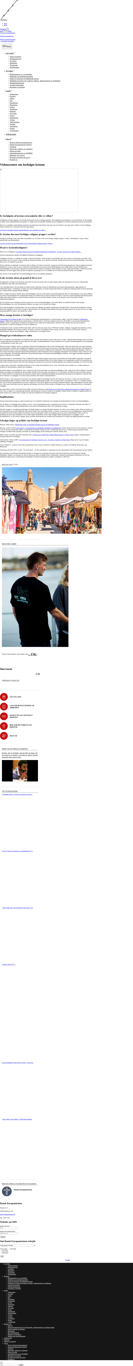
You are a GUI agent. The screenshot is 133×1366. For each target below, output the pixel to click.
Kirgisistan (13, 105)
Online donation (15, 57)
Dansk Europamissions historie (21, 145)
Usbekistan (14, 126)
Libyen (12, 107)
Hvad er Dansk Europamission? (21, 142)
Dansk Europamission (7, 36)
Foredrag (13, 147)
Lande (8, 91)
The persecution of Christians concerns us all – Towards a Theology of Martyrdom (44, 440)
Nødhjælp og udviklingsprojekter (21, 76)
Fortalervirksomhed (17, 85)
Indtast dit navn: (5, 1226)
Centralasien (14, 131)
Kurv (5, 23)
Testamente (14, 65)
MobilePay (13, 63)
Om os (8, 139)
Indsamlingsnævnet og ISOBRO (21, 153)
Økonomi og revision (17, 155)
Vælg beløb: (4, 1249)
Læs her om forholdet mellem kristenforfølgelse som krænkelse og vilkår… (23, 230)
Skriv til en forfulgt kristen (15, 749)
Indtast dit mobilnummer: (7, 1231)
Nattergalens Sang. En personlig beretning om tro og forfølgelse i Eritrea (37, 424)
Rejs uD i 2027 (7, 464)
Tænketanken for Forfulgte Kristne (10, 319)
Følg (21, 1195)
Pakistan (13, 111)
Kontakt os (13, 160)
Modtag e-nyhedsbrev (14, 1334)
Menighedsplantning (17, 83)
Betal (5, 25)
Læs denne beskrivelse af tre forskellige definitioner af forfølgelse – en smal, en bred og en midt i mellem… (49, 252)
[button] (3, 31)
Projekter (9, 71)
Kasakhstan (14, 103)
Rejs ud (10, 1326)
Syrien (12, 116)
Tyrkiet (12, 120)
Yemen (12, 128)
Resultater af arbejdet (17, 87)
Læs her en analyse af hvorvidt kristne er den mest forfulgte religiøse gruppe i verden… (27, 243)
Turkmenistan (14, 122)
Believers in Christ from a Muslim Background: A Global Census (69, 389)
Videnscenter (11, 134)
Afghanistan (14, 94)
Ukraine (12, 124)
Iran (11, 101)
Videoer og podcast (10, 1341)
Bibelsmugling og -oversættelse (21, 74)
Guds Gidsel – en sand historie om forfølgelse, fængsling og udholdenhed (38, 428)
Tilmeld (3, 1237)
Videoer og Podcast (10, 680)
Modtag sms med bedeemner (16, 1336)
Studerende (11, 1331)
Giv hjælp (10, 53)
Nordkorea (13, 109)
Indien (12, 98)
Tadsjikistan (14, 118)
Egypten (13, 96)
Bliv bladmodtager (13, 1333)
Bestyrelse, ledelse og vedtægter (21, 149)
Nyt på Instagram (9, 791)
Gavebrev (13, 61)
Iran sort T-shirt (9, 544)
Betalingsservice (15, 59)
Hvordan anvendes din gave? (20, 157)
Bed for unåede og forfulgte (16, 1329)
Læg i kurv (12, 660)
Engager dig (7, 1324)
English (67, 1260)
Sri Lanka (13, 113)
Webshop (7, 1340)
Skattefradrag (14, 67)
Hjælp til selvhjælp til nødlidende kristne (24, 79)
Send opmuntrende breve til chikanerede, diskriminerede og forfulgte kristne (31, 1327)
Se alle (38, 674)
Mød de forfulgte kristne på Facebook (19, 1184)
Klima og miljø (15, 151)
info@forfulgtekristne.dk (7, 1214)
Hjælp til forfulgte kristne (7, 40)
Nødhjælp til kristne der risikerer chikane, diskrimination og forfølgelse (35, 81)
